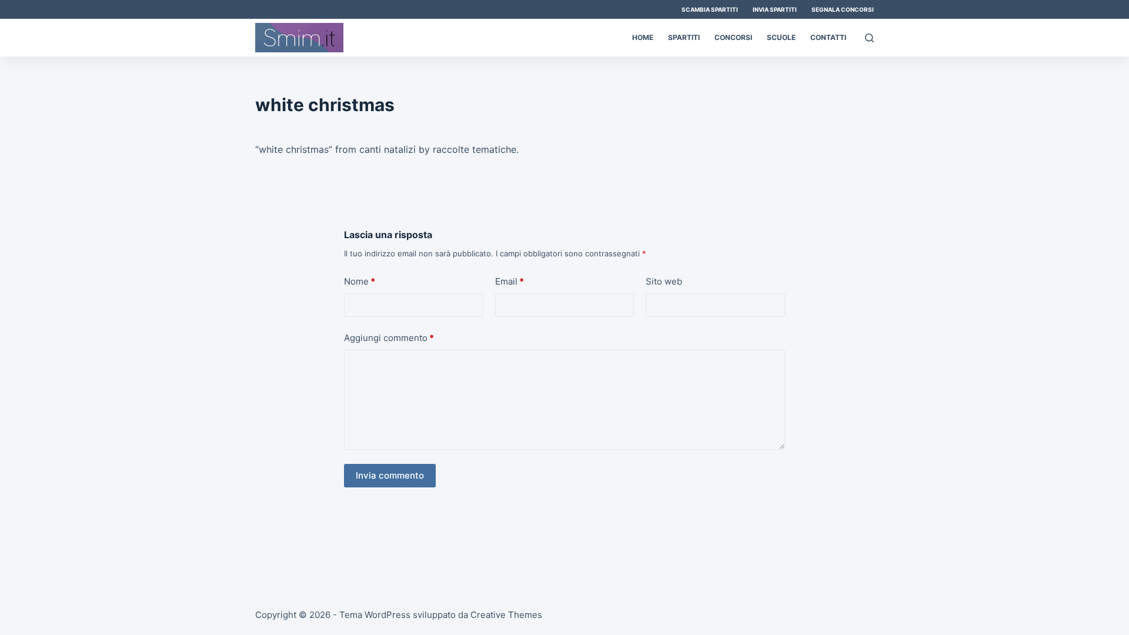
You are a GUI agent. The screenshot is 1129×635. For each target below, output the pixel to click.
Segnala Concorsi (842, 9)
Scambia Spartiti (710, 9)
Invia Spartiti (775, 9)
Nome (359, 281)
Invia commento (390, 475)
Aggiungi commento (389, 337)
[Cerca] (869, 38)
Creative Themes (506, 614)
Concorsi (733, 37)
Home (642, 37)
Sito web (664, 281)
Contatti (828, 37)
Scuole (781, 37)
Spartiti (684, 37)
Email (509, 281)
